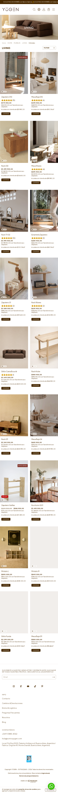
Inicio (4, 43)
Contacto (6, 699)
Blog (4, 722)
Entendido (50, 790)
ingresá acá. (46, 773)
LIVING (24, 43)
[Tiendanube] (29, 782)
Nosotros (6, 717)
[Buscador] (34, 10)
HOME (10, 43)
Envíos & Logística (9, 708)
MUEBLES (17, 43)
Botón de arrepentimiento (29, 776)
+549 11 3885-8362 (9, 734)
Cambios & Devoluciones (12, 703)
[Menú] (53, 10)
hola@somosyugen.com (12, 739)
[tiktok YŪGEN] (35, 686)
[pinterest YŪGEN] (42, 686)
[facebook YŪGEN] (21, 686)
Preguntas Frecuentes (11, 713)
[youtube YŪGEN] (28, 686)
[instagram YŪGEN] (13, 686)
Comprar (36, 113)
